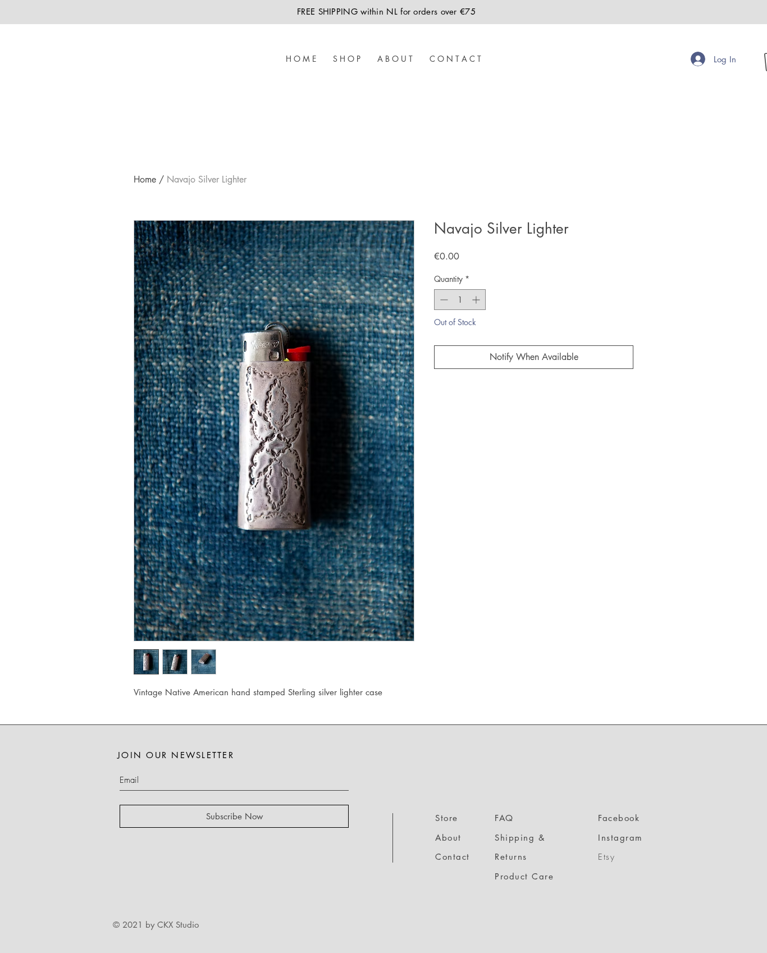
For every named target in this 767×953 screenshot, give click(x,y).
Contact (452, 856)
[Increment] (477, 299)
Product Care (524, 876)
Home (145, 179)
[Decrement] (443, 299)
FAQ (504, 818)
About (448, 837)
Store (446, 818)
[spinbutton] (460, 299)
